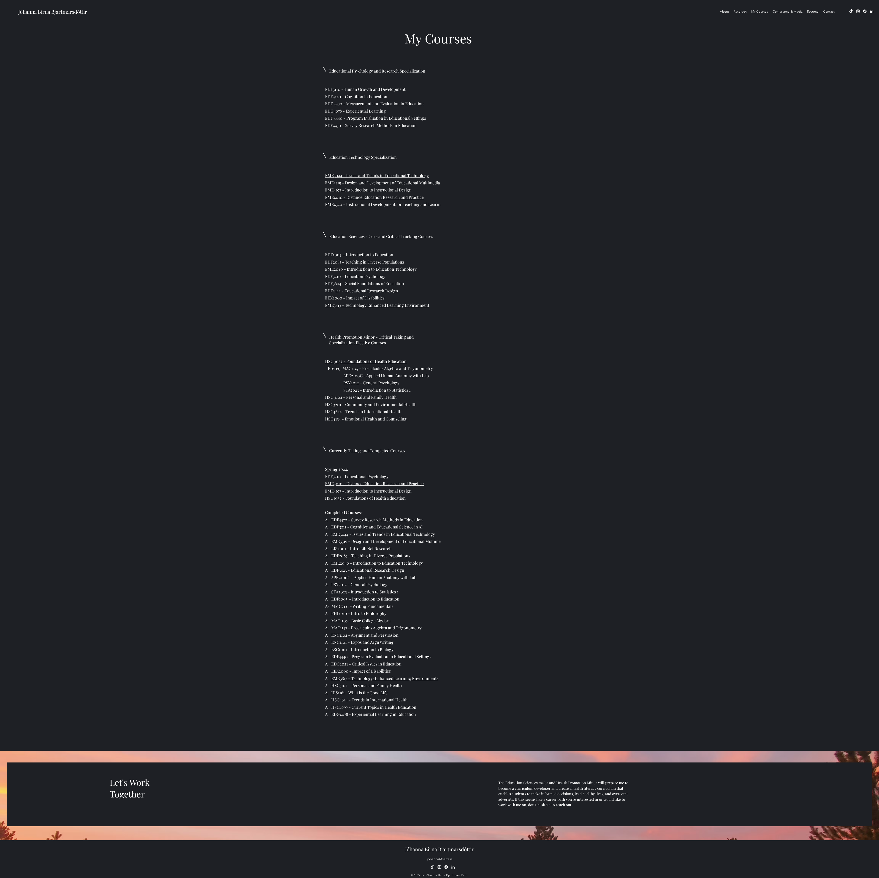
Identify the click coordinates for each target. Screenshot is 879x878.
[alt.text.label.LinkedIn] (871, 11)
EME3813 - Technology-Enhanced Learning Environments (384, 678)
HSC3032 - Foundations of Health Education (365, 498)
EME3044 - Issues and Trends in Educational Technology (377, 175)
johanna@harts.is (439, 859)
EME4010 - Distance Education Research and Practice (374, 197)
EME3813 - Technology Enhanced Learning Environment (377, 305)
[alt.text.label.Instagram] (858, 11)
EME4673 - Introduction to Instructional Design (368, 190)
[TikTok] (851, 11)
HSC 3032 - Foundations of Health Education (366, 361)
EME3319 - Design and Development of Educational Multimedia (382, 183)
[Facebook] (865, 11)
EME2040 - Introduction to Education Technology (371, 269)
